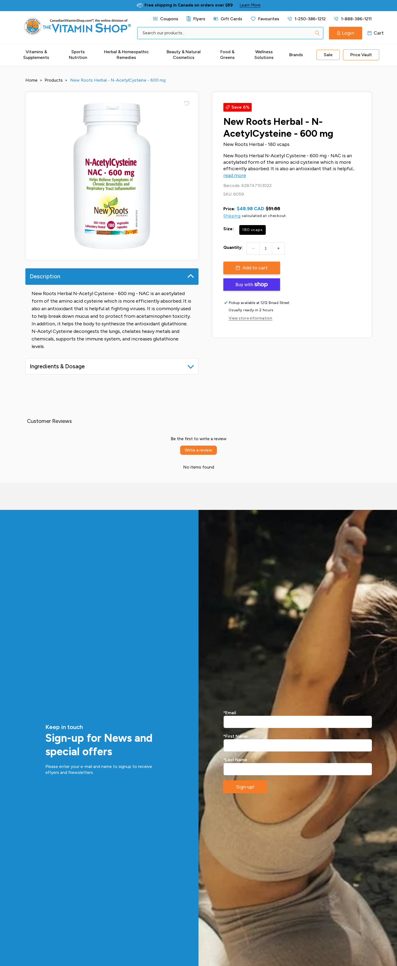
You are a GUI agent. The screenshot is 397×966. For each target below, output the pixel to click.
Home (31, 80)
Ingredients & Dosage (57, 366)
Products (54, 80)
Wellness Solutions (264, 54)
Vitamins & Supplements (36, 54)
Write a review (198, 450)
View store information (250, 318)
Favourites (268, 18)
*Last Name (235, 759)
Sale (328, 54)
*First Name (235, 736)
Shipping (232, 215)
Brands (296, 54)
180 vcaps (252, 230)
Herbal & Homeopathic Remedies (126, 54)
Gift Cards (231, 18)
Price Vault (361, 54)
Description (45, 276)
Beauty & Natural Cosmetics (184, 54)
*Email (229, 712)
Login (348, 33)
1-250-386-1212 (310, 18)
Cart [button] (370, 33)
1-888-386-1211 (356, 18)
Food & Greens (227, 54)
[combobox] (230, 33)
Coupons (169, 18)
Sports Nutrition (78, 54)
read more (234, 175)
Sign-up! (245, 787)
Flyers (199, 18)
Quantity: (233, 247)
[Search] (317, 33)
